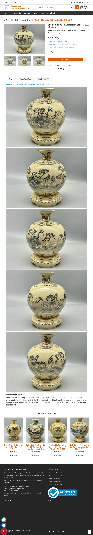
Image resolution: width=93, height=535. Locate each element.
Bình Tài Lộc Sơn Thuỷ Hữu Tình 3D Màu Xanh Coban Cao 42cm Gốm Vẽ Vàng (13, 447)
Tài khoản (86, 2)
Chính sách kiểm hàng (55, 484)
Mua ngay (14, 455)
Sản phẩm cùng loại (46, 413)
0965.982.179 (9, 2)
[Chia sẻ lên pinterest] (61, 69)
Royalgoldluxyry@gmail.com (16, 489)
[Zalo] (3, 519)
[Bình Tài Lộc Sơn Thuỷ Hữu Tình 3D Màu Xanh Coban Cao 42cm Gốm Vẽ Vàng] (13, 430)
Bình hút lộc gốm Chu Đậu (64, 65)
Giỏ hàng (83, 6)
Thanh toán (76, 2)
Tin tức (45, 13)
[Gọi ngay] (4, 531)
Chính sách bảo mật (55, 481)
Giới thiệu (17, 13)
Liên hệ (52, 13)
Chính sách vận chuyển (56, 476)
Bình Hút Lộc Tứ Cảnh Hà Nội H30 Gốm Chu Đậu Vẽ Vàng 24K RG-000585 (35, 447)
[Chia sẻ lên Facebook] (56, 69)
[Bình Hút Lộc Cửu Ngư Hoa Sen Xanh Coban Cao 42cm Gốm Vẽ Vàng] (57, 430)
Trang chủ (7, 13)
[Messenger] (3, 525)
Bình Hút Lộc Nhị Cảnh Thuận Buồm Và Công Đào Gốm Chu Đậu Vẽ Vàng (79, 447)
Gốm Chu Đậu (80, 30)
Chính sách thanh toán (55, 473)
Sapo (13, 532)
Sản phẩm (27, 13)
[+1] (64, 69)
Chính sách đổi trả (54, 479)
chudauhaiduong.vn (65, 400)
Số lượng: (50, 52)
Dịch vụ (37, 13)
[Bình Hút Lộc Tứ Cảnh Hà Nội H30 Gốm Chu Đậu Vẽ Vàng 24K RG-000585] (35, 430)
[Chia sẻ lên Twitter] (59, 69)
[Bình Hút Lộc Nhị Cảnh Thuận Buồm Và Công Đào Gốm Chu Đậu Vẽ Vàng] (79, 430)
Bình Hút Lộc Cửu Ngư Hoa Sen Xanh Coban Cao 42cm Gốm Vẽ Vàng (57, 447)
